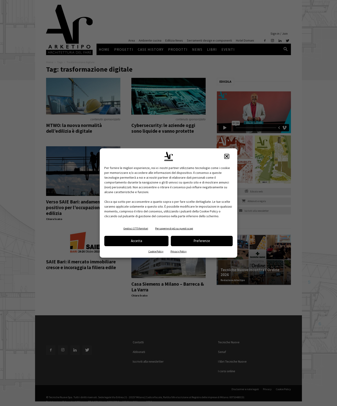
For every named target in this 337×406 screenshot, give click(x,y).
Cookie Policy (155, 251)
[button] (226, 156)
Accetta (136, 241)
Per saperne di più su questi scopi (174, 228)
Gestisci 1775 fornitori (135, 228)
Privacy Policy (179, 251)
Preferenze (201, 241)
